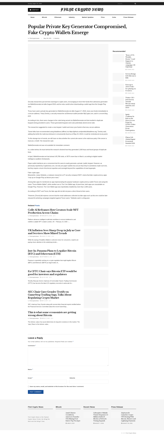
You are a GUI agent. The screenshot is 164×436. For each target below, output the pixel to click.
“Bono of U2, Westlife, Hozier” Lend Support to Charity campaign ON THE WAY (130, 61)
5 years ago (130, 93)
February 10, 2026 (46, 215)
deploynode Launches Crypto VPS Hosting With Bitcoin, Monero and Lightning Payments (128, 417)
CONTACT (35, 10)
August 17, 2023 (45, 236)
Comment (32, 345)
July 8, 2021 (44, 277)
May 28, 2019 (47, 38)
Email (30, 378)
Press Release (128, 17)
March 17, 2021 (45, 318)
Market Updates (87, 17)
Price (103, 17)
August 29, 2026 (127, 423)
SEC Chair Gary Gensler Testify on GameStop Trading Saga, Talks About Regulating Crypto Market (49, 294)
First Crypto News (131, 433)
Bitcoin (44, 17)
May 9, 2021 (44, 300)
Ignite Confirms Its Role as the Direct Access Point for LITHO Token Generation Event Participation (130, 122)
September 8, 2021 (46, 256)
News (32, 17)
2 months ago (130, 133)
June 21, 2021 (70, 423)
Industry (72, 17)
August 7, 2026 (99, 423)
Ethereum (57, 17)
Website (72, 378)
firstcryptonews (34, 38)
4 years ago (130, 69)
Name (30, 369)
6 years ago (130, 80)
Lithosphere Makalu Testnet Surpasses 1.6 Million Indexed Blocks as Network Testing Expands (100, 417)
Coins (114, 17)
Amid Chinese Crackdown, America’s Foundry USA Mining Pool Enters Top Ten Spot (73, 417)
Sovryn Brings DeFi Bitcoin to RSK (130, 76)
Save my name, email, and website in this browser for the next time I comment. (57, 386)
